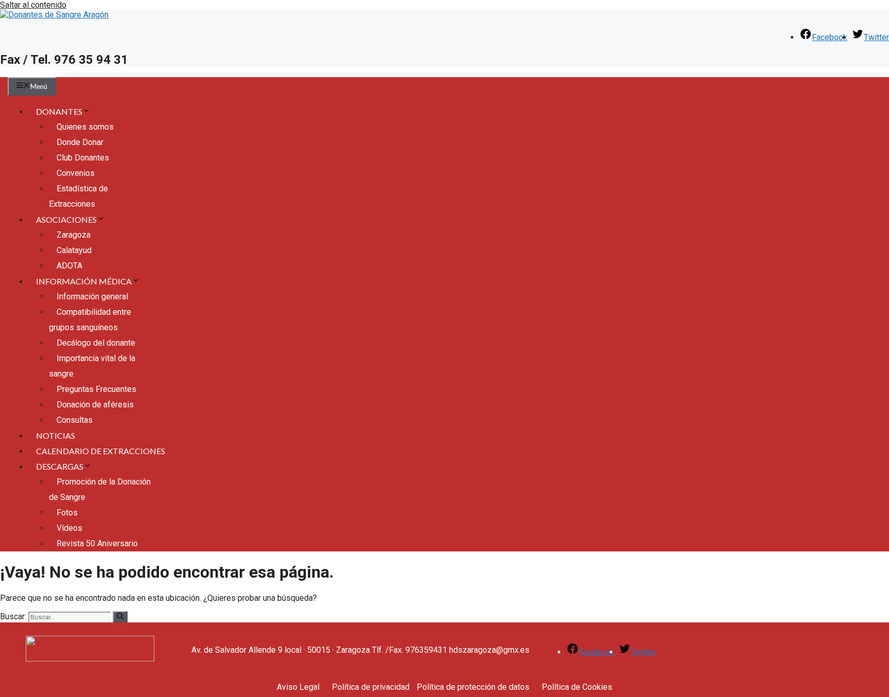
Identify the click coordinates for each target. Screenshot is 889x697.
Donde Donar (80, 142)
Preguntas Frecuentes (96, 389)
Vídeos (69, 528)
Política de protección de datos (473, 687)
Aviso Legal (298, 687)
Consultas (75, 420)
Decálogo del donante (96, 343)
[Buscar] (120, 616)
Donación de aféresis (95, 404)
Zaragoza (74, 235)
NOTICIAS (55, 435)
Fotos (67, 512)
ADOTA (69, 266)
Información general (92, 296)
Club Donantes (83, 158)
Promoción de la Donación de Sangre (100, 489)
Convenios (76, 173)
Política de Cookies (577, 687)
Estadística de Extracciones (78, 196)
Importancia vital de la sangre (92, 366)
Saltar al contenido (33, 5)
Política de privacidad (371, 687)
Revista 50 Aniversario (97, 543)
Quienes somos (85, 127)
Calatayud (74, 250)
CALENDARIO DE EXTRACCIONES (100, 451)
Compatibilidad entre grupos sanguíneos (90, 319)
